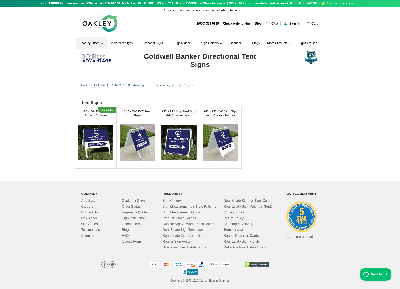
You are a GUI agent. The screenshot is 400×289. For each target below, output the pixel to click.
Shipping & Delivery (238, 224)
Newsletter (89, 218)
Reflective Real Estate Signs (245, 247)
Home (84, 85)
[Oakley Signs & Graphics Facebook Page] (104, 265)
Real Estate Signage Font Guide (247, 200)
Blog (258, 23)
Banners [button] (236, 43)
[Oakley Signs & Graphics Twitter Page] (112, 265)
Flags (256, 43)
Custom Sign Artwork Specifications (188, 224)
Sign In (294, 23)
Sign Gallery (171, 200)
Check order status (237, 23)
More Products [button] (277, 43)
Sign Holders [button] (210, 43)
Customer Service (135, 200)
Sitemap (87, 235)
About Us (88, 200)
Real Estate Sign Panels (242, 241)
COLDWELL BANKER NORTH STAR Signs (120, 85)
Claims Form (131, 241)
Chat (274, 23)
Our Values (89, 224)
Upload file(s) (132, 224)
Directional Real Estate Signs (184, 247)
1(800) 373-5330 (207, 23)
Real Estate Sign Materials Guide (248, 206)
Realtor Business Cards (241, 235)
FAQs (126, 235)
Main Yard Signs (122, 43)
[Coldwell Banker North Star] (108, 57)
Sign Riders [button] (182, 43)
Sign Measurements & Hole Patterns (189, 206)
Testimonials (90, 230)
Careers (87, 206)
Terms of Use (233, 230)
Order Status (131, 206)
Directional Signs (162, 85)
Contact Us (89, 212)
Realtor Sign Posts (176, 241)
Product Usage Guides (179, 218)
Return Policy (234, 218)
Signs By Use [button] (308, 43)
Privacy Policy (234, 212)
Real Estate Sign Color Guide (184, 235)
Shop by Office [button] (89, 43)
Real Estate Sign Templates (183, 230)
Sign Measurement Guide (181, 212)
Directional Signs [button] (152, 43)
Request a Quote (134, 212)
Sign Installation (134, 218)
